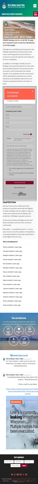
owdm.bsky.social (20, 355)
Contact (34, 479)
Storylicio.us (32, 481)
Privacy (29, 479)
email (9, 481)
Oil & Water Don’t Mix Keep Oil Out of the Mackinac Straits (13, 5)
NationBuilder (20, 482)
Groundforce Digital (22, 481)
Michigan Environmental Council (19, 479)
